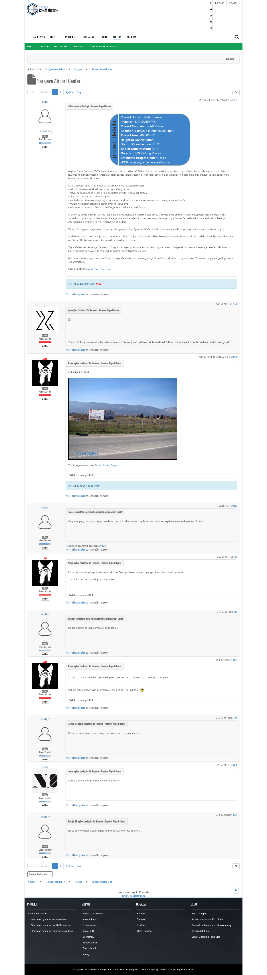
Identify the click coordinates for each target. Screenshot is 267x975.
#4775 (235, 815)
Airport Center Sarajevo (98, 269)
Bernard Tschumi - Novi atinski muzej (211, 925)
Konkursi (141, 913)
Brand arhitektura (200, 931)
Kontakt (219, 3)
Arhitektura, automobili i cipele (207, 919)
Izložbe (140, 925)
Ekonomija (88, 936)
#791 (235, 612)
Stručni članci (89, 942)
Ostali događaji (144, 931)
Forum (30, 46)
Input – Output (199, 913)
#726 (235, 505)
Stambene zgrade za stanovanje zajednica (52, 931)
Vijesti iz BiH (89, 931)
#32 (235, 99)
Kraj (79, 92)
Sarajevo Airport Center (102, 69)
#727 (235, 556)
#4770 (234, 717)
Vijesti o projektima (92, 913)
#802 (235, 659)
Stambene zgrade (36, 913)
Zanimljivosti (89, 948)
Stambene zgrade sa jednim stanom (48, 919)
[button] (231, 59)
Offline (45, 136)
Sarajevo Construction (54, 46)
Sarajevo (79, 46)
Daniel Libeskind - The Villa (205, 936)
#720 (235, 357)
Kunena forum (139, 896)
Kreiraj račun (79, 294)
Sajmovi (140, 919)
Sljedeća (69, 92)
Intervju (86, 954)
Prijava (233, 3)
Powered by (127, 896)
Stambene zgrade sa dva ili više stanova (51, 925)
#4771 (235, 765)
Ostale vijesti (89, 925)
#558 (235, 304)
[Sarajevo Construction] (42, 9)
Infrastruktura (89, 919)
